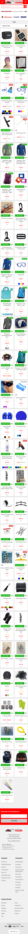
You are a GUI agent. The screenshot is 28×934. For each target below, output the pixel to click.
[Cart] (25, 2)
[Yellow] (7, 111)
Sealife (3, 913)
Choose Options (20, 43)
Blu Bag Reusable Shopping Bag (7, 304)
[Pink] (21, 111)
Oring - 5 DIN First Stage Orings (7, 568)
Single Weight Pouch (21, 598)
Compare (12, 43)
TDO (2, 916)
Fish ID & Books (19, 879)
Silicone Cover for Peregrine (21, 190)
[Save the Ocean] (8, 314)
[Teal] (11, 467)
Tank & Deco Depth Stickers (21, 487)
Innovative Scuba (19, 908)
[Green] (6, 348)
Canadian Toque (21, 767)
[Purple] (24, 435)
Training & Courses (6, 877)
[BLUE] (19, 284)
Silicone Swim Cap (21, 426)
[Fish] (6, 314)
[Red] (7, 437)
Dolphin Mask (21, 274)
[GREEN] (20, 467)
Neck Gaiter (7, 73)
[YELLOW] (21, 284)
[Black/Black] (3, 113)
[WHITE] (24, 467)
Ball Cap (7, 686)
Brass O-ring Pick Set (7, 795)
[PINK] (23, 284)
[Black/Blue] (7, 113)
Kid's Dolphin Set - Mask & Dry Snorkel (21, 101)
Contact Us (4, 861)
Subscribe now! (14, 931)
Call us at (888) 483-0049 (14, 841)
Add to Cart (6, 43)
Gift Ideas (17, 887)
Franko (3, 905)
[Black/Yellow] (10, 113)
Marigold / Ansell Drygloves (7, 629)
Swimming (18, 882)
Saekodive (4, 902)
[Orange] (9, 437)
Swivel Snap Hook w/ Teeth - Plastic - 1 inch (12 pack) (21, 220)
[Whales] (12, 314)
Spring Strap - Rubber (21, 514)
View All (17, 913)
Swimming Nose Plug (7, 397)
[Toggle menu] (2, 2)
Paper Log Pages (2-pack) (21, 74)
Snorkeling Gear (19, 861)
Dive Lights (18, 874)
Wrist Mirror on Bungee (7, 218)
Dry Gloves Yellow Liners (21, 715)
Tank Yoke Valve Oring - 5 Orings (21, 686)
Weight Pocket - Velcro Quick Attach (7, 46)
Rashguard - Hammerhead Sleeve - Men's (7, 335)
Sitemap (3, 880)
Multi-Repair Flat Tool (21, 542)
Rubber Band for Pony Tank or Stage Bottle (7, 133)
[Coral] (2, 314)
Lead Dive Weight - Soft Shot (7, 368)
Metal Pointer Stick (21, 133)
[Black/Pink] (10, 111)
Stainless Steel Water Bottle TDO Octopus (7, 457)
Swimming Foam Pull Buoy (21, 398)
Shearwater (17, 910)
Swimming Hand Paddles (7, 427)
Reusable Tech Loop (7, 741)
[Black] (5, 111)
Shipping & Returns (6, 864)
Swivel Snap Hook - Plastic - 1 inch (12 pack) (7, 248)
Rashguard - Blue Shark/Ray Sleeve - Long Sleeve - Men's (21, 162)
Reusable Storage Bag (7, 542)
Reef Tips (3, 872)
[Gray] (8, 348)
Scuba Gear (18, 864)
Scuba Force (18, 905)
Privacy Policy (4, 869)
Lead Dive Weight (7, 715)
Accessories (18, 867)
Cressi (16, 902)
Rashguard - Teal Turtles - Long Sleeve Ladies (21, 368)
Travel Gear (18, 885)
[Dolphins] (4, 314)
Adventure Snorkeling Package (7, 101)
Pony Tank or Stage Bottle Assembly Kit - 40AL (21, 630)
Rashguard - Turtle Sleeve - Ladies (21, 304)
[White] (8, 407)
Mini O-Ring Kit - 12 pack (7, 658)
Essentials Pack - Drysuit (21, 568)
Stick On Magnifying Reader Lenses (21, 334)
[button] (25, 26)
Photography (18, 877)
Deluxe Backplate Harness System (7, 768)
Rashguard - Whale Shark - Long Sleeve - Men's (7, 162)
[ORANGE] (26, 467)
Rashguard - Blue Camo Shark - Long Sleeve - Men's (7, 276)
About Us (3, 867)
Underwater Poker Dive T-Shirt (21, 659)
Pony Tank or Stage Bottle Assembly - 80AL (7, 487)
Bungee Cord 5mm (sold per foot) (7, 515)
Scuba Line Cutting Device (21, 457)
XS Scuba (3, 910)
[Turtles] (10, 314)
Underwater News (5, 875)
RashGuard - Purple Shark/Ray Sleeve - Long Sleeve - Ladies (7, 191)
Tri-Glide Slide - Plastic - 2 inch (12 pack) (21, 248)
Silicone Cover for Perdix (21, 46)
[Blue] (3, 111)
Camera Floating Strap (21, 741)
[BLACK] (16, 467)
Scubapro (3, 908)
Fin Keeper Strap (7, 598)
